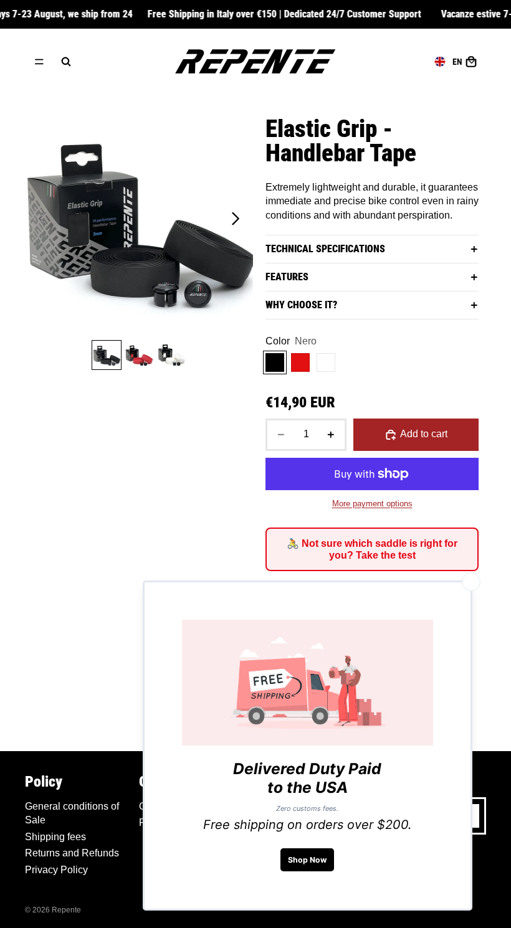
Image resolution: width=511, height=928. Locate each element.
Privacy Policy (56, 869)
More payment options (372, 503)
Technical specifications (325, 249)
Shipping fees (55, 836)
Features (286, 277)
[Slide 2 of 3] (139, 355)
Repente (66, 910)
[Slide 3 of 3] (171, 355)
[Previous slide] (39, 220)
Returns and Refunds (72, 853)
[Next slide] (239, 220)
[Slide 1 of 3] (106, 355)
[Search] (66, 61)
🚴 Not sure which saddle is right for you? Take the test (372, 549)
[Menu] (39, 61)
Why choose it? (301, 305)
